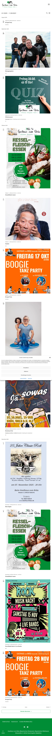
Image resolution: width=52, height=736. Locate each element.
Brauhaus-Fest (9, 431)
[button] (50, 357)
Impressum (30, 378)
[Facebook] (24, 727)
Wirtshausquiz (9, 117)
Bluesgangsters (9, 71)
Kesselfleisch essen (10, 195)
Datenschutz (6, 721)
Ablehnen (26, 371)
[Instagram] (27, 727)
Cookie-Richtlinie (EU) (25, 721)
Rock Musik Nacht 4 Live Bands (13, 646)
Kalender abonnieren (25, 711)
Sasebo (7, 244)
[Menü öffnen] (48, 4)
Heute (26, 707)
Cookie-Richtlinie (23, 378)
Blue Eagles (8, 506)
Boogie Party (8, 22)
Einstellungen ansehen (26, 375)
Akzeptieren (26, 367)
